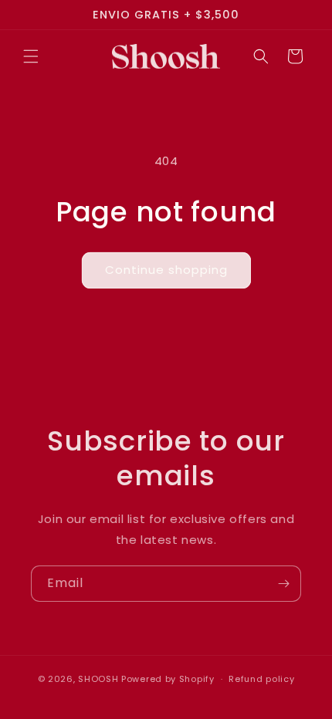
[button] (31, 56)
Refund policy (261, 679)
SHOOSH (99, 679)
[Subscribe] (283, 583)
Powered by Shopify (168, 679)
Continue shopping (166, 270)
